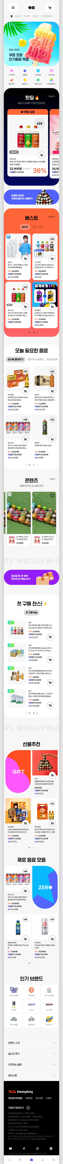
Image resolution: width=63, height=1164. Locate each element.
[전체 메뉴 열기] (13, 7)
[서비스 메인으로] (31, 1159)
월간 (41, 227)
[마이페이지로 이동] (42, 1159)
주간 (34, 227)
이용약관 (28, 1098)
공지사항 (39, 1098)
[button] (26, 63)
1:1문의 (48, 1098)
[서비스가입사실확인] (39, 1139)
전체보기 (51, 96)
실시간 (25, 227)
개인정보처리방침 (15, 1098)
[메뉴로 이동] (9, 1159)
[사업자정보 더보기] (28, 1108)
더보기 (52, 479)
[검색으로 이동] (20, 1159)
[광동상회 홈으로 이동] (31, 7)
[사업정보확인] (37, 1117)
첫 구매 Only (31, 612)
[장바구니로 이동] (50, 7)
